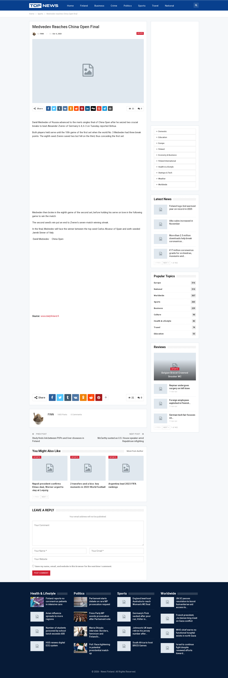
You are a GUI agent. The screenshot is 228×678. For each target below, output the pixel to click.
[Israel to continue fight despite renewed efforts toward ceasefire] (167, 648)
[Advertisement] (88, 174)
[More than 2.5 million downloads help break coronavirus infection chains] (160, 239)
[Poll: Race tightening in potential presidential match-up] (80, 648)
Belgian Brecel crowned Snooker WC (174, 374)
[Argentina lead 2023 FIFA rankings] (126, 468)
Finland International (167, 161)
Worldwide (162, 185)
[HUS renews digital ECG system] (37, 646)
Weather (161, 179)
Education (162, 137)
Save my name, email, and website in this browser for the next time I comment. (73, 566)
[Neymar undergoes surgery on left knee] (160, 389)
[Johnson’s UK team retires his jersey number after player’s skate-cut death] (124, 631)
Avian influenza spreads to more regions (54, 616)
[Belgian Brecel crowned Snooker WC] (175, 367)
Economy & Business (167, 155)
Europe (161, 143)
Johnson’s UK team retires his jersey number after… (142, 631)
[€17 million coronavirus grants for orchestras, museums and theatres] (160, 254)
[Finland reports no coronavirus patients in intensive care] (37, 602)
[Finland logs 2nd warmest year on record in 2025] (160, 210)
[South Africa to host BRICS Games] (124, 646)
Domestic (162, 131)
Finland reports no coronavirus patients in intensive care (56, 601)
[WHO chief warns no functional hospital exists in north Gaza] (167, 633)
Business (99, 5)
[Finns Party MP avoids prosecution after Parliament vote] (80, 617)
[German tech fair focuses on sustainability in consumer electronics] (160, 418)
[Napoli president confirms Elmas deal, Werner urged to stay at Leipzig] (50, 468)
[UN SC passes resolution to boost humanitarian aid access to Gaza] (167, 602)
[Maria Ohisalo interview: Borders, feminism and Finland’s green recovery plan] (80, 631)
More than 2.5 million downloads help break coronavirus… (180, 238)
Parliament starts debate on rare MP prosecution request (99, 601)
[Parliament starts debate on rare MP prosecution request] (80, 602)
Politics (128, 5)
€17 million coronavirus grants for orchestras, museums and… (181, 253)
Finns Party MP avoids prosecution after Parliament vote (99, 616)
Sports (141, 5)
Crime (114, 5)
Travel (155, 5)
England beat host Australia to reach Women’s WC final (142, 601)
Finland (84, 5)
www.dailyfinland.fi (50, 316)
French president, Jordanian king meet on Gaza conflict (186, 618)
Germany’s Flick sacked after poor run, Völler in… (142, 616)
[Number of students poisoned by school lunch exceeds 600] (37, 631)
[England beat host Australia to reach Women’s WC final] (124, 602)
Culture (157, 314)
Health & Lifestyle (166, 167)
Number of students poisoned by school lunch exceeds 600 (56, 631)
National (169, 5)
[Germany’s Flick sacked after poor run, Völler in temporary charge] (124, 617)
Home (70, 5)
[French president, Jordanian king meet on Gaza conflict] (167, 619)
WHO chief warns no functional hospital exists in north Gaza (186, 633)
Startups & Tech (165, 173)
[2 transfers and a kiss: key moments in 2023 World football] (88, 468)
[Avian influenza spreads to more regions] (37, 617)
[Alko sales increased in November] (160, 224)
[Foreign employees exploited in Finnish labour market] (160, 404)
